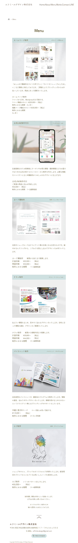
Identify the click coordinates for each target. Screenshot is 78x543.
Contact (65, 5)
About (47, 5)
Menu (53, 5)
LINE (71, 5)
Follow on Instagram (40, 535)
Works (59, 5)
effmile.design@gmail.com (42, 531)
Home (42, 5)
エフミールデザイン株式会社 (18, 4)
